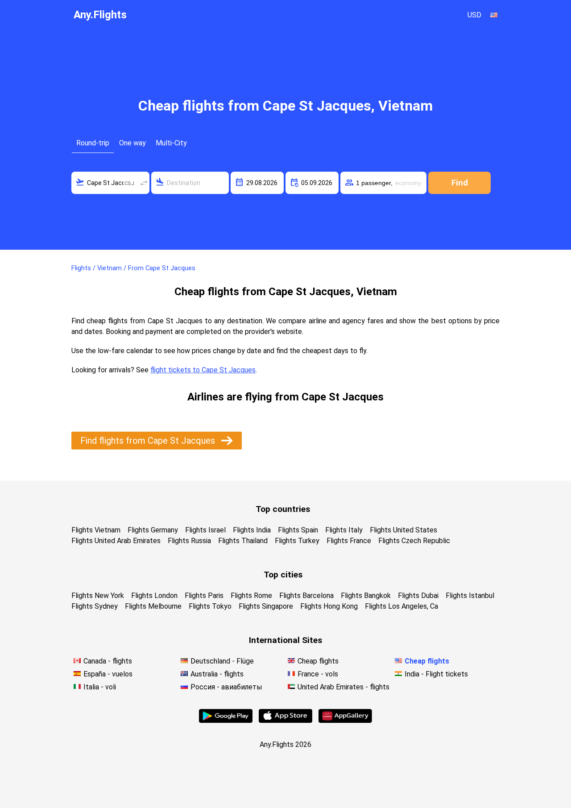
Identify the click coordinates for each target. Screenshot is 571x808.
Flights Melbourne (153, 606)
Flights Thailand (243, 540)
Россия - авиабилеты (226, 687)
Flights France (349, 540)
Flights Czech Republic (414, 540)
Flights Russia (189, 540)
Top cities (283, 574)
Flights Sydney (94, 606)
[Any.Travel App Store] (285, 720)
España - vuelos (107, 674)
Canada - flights (107, 661)
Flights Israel (205, 530)
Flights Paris (204, 595)
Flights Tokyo (210, 606)
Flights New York (97, 595)
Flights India (252, 530)
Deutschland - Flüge (222, 661)
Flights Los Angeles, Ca (401, 606)
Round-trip (92, 143)
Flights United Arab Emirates (116, 540)
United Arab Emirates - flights (343, 687)
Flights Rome (251, 595)
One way (132, 143)
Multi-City (171, 143)
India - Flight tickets (436, 674)
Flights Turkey (297, 540)
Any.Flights (100, 14)
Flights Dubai (418, 595)
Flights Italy (344, 530)
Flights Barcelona (306, 595)
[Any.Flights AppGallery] (345, 720)
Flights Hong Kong (329, 606)
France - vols (318, 674)
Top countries (283, 509)
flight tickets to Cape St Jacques (203, 370)
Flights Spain (298, 530)
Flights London (154, 595)
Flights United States (403, 530)
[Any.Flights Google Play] (226, 720)
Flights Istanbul (470, 595)
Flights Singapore (266, 606)
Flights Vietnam (95, 530)
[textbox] (110, 183)
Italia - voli (99, 687)
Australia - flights (217, 674)
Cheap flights (318, 661)
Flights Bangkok (366, 595)
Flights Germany (153, 530)
